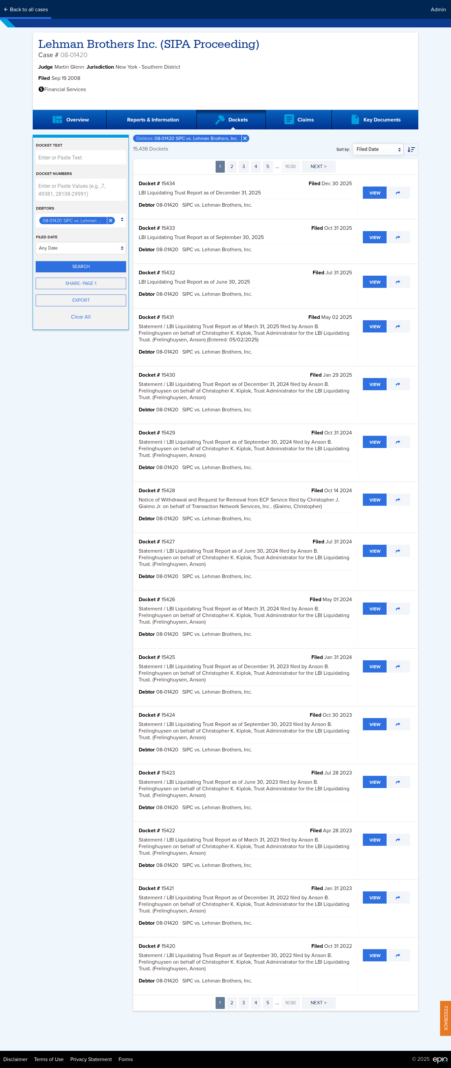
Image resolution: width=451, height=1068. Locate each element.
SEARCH (81, 266)
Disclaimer (15, 1059)
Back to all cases (28, 9)
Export (81, 300)
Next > (319, 166)
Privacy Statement (91, 1059)
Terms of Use (49, 1059)
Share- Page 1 (80, 283)
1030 (290, 166)
